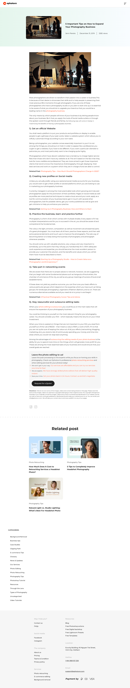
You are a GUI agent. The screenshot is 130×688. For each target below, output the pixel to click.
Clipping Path (15, 549)
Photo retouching (41, 673)
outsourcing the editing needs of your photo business (73, 339)
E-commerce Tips (17, 553)
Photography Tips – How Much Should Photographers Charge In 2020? (70, 171)
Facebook (38, 638)
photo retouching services (82, 360)
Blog (67, 623)
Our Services (15, 565)
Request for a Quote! (43, 383)
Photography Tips (74, 462)
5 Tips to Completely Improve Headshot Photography (81, 468)
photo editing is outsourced (50, 307)
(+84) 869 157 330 (72, 661)
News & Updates (16, 561)
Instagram (38, 641)
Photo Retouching (36, 462)
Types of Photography (18, 592)
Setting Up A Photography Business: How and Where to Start (66, 209)
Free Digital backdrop (73, 629)
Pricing (37, 656)
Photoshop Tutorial (17, 580)
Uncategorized (16, 596)
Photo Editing (15, 568)
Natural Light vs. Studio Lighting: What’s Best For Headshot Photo (44, 509)
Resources (14, 584)
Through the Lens (17, 588)
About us (37, 652)
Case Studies (15, 545)
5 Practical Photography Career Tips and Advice (60, 297)
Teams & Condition (41, 659)
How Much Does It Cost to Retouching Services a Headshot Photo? (44, 469)
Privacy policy (39, 662)
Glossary (13, 557)
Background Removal (18, 537)
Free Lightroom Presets (74, 632)
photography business (55, 111)
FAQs (36, 626)
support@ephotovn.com (74, 671)
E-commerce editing (42, 677)
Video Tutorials (16, 600)
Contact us (38, 623)
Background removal (42, 680)
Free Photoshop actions (74, 626)
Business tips (15, 541)
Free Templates (71, 636)
